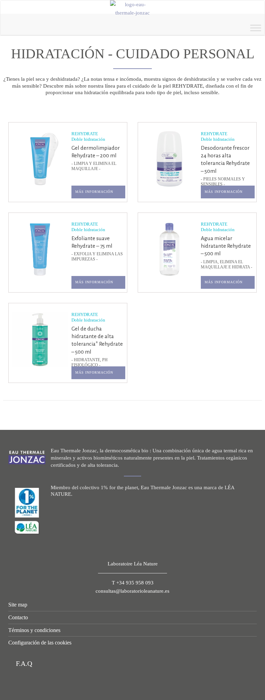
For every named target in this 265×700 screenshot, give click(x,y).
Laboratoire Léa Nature (133, 563)
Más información (94, 192)
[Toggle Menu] (255, 27)
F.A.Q (23, 663)
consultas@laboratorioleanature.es (132, 591)
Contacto (18, 617)
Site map (17, 605)
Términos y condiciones (34, 630)
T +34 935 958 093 (133, 582)
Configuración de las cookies (39, 642)
